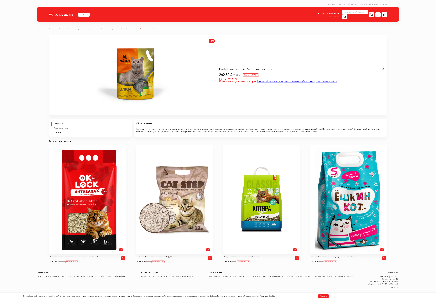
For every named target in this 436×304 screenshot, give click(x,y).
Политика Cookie (267, 296)
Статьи (384, 4)
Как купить (352, 4)
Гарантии (52, 277)
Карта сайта (187, 277)
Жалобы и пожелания (319, 277)
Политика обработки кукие (298, 277)
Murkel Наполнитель (270, 81)
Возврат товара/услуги (91, 277)
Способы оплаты (63, 277)
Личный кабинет (175, 277)
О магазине (330, 4)
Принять (323, 296)
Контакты (341, 4)
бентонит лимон (326, 81)
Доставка (363, 4)
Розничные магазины (116, 277)
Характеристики (61, 128)
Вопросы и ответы (234, 277)
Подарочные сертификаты (341, 277)
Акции (104, 277)
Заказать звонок (333, 16)
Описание (58, 124)
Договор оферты (250, 277)
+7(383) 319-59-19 (328, 13)
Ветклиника (373, 4)
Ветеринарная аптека (151, 277)
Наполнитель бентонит (299, 81)
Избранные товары (217, 277)
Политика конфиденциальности (272, 277)
